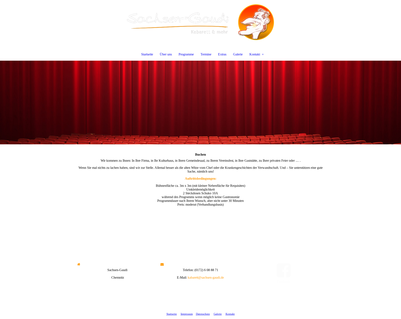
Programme (186, 54)
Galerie (238, 54)
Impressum (187, 313)
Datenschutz (203, 313)
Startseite (147, 54)
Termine (205, 54)
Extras (222, 54)
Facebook (283, 281)
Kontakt (254, 54)
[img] (200, 22)
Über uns (166, 54)
